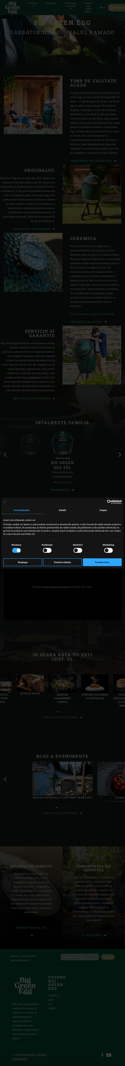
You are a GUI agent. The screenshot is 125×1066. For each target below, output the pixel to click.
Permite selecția (62, 562)
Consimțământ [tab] (22, 510)
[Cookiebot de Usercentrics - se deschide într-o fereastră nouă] (108, 502)
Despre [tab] (103, 510)
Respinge (23, 562)
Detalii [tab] (62, 510)
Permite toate (102, 562)
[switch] (47, 550)
